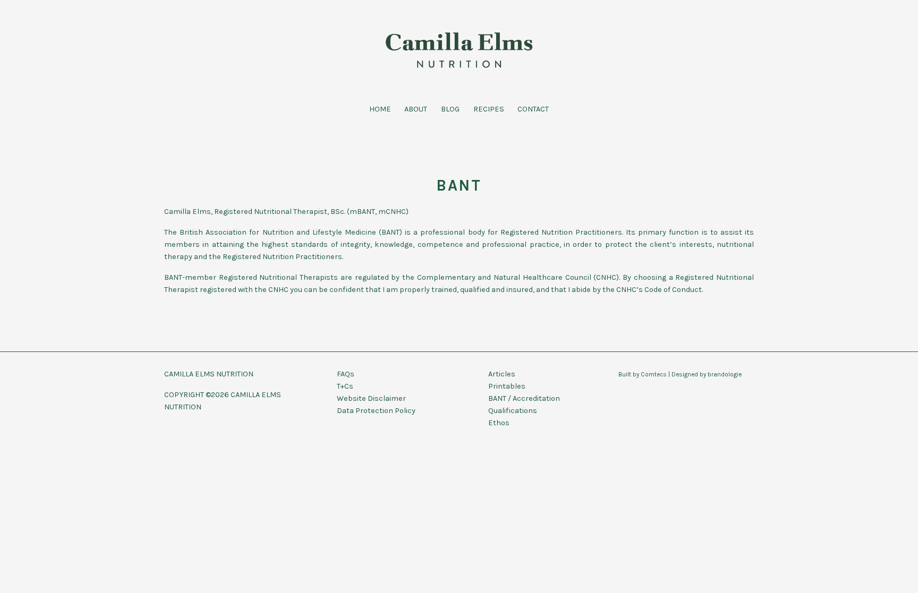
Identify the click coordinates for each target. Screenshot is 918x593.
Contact (533, 109)
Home (380, 109)
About (415, 109)
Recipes (488, 109)
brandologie (725, 374)
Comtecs (654, 374)
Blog (450, 109)
